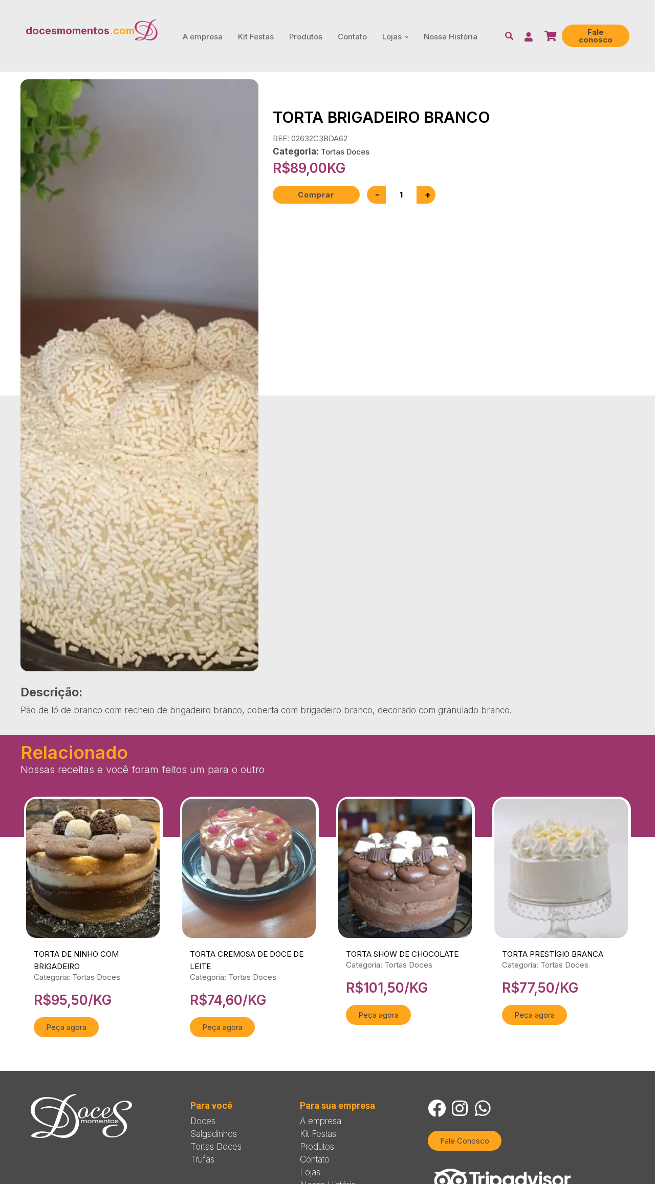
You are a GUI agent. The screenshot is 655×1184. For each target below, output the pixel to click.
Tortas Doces (345, 152)
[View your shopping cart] (551, 36)
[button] (595, 36)
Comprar (316, 194)
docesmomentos (80, 31)
